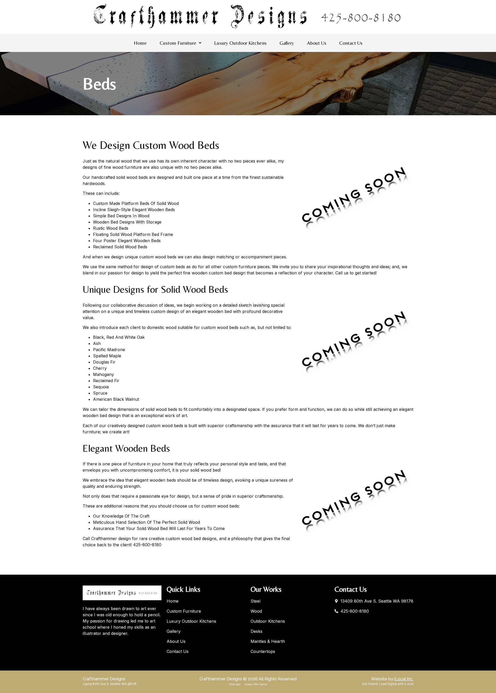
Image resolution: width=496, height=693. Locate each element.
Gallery (287, 43)
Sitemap (235, 684)
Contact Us (350, 43)
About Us (316, 43)
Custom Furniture (178, 43)
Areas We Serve (256, 684)
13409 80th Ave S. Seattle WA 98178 (109, 684)
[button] (180, 42)
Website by (392, 678)
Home (140, 43)
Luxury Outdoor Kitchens (240, 43)
